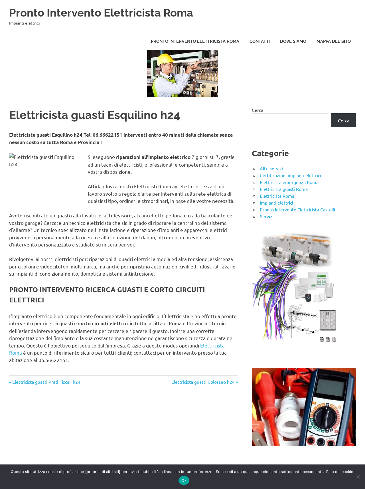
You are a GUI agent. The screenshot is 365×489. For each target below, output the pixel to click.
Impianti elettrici (276, 202)
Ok (183, 480)
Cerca (257, 110)
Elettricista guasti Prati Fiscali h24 (46, 382)
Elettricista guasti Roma (284, 189)
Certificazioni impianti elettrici (290, 175)
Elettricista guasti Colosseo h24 (203, 382)
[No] (358, 477)
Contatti (260, 41)
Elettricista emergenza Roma (289, 182)
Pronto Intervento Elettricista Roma (101, 12)
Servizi (266, 216)
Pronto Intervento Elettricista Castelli (297, 209)
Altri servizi (271, 168)
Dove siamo (293, 41)
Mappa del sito (334, 41)
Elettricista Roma (277, 196)
